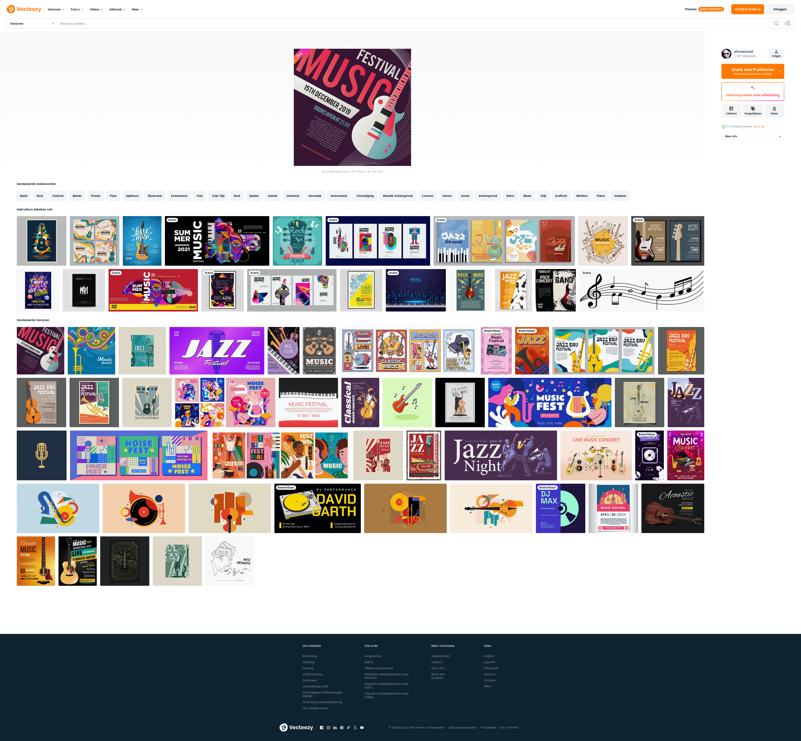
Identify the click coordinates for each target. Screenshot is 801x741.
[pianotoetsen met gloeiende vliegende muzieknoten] (416, 290)
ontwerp (292, 196)
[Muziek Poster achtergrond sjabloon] (613, 508)
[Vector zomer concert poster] (361, 290)
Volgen (776, 56)
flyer (113, 196)
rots (40, 196)
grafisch (561, 196)
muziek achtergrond (398, 196)
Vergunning (373, 656)
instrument (339, 196)
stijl (543, 196)
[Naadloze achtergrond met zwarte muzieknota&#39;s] (641, 290)
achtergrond (488, 196)
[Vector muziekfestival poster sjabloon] (222, 290)
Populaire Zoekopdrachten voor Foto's (387, 685)
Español (489, 662)
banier (77, 196)
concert (427, 196)
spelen (254, 196)
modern (582, 196)
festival (57, 196)
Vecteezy (309, 662)
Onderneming (312, 674)
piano (601, 196)
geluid (272, 196)
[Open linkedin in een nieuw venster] (335, 727)
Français (490, 680)
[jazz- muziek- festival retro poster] (423, 455)
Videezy (308, 668)
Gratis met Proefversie (753, 71)
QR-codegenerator (316, 708)
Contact (436, 662)
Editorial (116, 9)
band (23, 196)
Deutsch (489, 674)
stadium (620, 196)
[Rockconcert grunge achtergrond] (555, 290)
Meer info (731, 136)
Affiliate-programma (379, 668)
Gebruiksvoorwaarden (462, 727)
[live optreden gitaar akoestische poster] (36, 561)
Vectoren (54, 9)
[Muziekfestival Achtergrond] (603, 241)
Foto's (75, 9)
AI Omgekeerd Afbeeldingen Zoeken (323, 694)
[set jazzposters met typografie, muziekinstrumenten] (504, 241)
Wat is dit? (759, 126)
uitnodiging (365, 196)
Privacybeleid (488, 727)
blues (527, 196)
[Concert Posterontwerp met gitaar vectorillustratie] (142, 241)
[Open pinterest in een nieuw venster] (341, 727)
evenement (179, 196)
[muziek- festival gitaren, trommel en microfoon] (319, 350)
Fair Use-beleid (509, 727)
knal (237, 196)
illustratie (155, 196)
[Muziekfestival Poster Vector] (84, 290)
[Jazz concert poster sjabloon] (513, 290)
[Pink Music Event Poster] (496, 350)
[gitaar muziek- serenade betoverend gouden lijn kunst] (124, 561)
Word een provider (438, 676)
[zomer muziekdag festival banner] (217, 241)
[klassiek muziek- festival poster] (460, 402)
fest (200, 196)
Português (491, 668)
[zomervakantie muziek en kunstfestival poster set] (378, 241)
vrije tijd (218, 196)
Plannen (691, 9)
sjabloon (132, 196)
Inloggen (780, 9)
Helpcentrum (440, 656)
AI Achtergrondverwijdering (322, 702)
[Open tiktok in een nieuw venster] (348, 727)
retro (510, 196)
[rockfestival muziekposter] (38, 290)
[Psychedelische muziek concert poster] (41, 241)
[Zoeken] (776, 23)
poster (96, 196)
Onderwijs (310, 680)
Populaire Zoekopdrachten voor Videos (387, 695)
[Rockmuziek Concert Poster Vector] (470, 290)
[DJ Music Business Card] (649, 455)
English (489, 656)
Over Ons (438, 668)
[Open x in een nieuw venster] (355, 727)
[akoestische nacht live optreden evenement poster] (672, 508)
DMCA (369, 662)
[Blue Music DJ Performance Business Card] (560, 508)
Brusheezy (310, 656)
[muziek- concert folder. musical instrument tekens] (685, 455)
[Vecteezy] (24, 9)
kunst (465, 196)
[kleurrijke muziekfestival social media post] (94, 241)
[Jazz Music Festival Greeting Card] (532, 350)
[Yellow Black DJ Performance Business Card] (317, 508)
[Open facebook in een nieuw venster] (321, 727)
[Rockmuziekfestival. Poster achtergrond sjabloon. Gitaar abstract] (297, 241)
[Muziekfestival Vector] (40, 350)
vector (447, 196)
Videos (94, 9)
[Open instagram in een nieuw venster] (328, 727)
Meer (135, 9)
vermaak (314, 196)
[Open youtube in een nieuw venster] (362, 727)
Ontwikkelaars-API (315, 686)
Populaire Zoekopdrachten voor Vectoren (387, 676)
